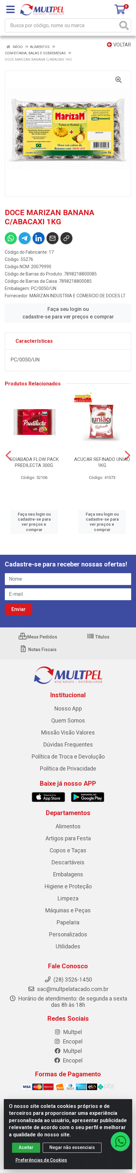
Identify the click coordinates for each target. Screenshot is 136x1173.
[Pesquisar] (124, 25)
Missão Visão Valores (68, 732)
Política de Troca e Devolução (68, 756)
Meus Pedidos (41, 636)
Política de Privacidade (68, 768)
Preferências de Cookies (41, 1160)
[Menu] (10, 9)
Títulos (101, 636)
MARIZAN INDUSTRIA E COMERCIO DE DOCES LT (77, 295)
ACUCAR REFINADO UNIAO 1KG (102, 462)
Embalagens (68, 874)
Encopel (72, 1041)
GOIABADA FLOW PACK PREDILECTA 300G (34, 462)
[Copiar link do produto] (66, 238)
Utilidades (68, 946)
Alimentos (68, 826)
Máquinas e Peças (68, 910)
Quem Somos (68, 720)
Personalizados (68, 934)
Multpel (72, 1032)
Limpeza (68, 898)
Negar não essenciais (72, 1147)
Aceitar (26, 1147)
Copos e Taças (68, 850)
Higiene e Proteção (68, 886)
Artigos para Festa (68, 838)
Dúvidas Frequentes (68, 744)
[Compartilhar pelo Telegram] (25, 238)
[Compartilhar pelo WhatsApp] (11, 238)
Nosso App (68, 708)
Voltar (121, 45)
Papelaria (68, 922)
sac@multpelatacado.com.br (72, 989)
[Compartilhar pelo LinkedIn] (39, 238)
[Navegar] (8, 455)
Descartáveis (68, 862)
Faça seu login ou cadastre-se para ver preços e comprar (68, 313)
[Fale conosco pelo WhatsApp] (120, 1141)
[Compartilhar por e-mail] (52, 238)
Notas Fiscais (42, 649)
